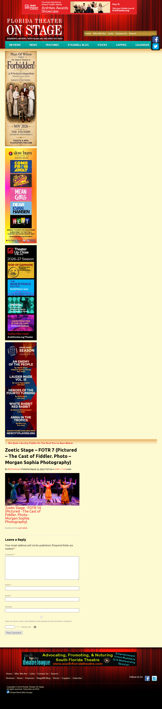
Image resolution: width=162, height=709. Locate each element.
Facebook (147, 678)
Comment (10, 555)
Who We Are (99, 33)
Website (8, 607)
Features (52, 44)
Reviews (15, 44)
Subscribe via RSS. (31, 689)
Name (8, 585)
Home (88, 33)
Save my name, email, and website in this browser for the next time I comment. (38, 621)
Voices (102, 44)
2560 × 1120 (60, 469)
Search (132, 33)
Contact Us (121, 33)
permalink (22, 528)
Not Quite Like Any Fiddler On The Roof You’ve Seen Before (39, 443)
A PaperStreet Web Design (20, 692)
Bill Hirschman (14, 469)
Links (110, 33)
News (33, 44)
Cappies (121, 44)
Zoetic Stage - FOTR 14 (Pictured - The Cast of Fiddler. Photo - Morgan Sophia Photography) (23, 515)
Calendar (142, 44)
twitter (154, 678)
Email (8, 596)
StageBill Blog (78, 44)
